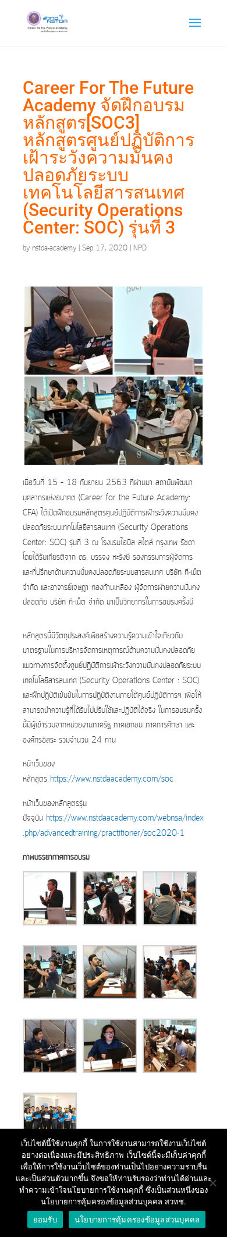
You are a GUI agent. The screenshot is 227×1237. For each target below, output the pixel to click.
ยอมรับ (45, 1219)
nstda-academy (54, 248)
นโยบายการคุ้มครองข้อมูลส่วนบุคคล (137, 1219)
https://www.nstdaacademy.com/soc (111, 779)
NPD (140, 248)
